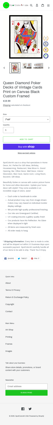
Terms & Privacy (12, 290)
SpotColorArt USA (22, 416)
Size (5, 114)
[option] (15, 68)
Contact (8, 311)
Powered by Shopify (36, 416)
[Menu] (48, 5)
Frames (8, 344)
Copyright (9, 304)
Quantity (6, 125)
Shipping (6, 105)
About (8, 283)
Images (8, 351)
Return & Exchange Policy (17, 297)
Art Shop (9, 330)
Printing (8, 337)
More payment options (26, 153)
